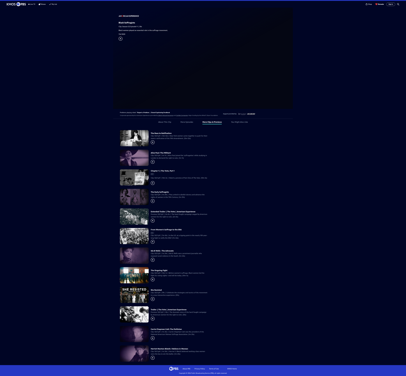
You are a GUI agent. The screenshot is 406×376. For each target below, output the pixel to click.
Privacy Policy (200, 369)
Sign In (391, 4)
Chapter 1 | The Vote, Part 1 (162, 171)
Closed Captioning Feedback (160, 112)
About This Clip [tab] (164, 122)
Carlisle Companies (182, 115)
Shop (370, 4)
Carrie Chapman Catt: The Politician (166, 329)
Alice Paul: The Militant (161, 153)
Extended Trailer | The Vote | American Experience (173, 211)
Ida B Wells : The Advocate (162, 251)
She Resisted (156, 290)
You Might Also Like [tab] (239, 122)
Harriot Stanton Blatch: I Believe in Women (169, 349)
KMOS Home (232, 369)
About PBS (186, 369)
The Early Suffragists (160, 192)
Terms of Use (214, 369)
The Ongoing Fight (159, 270)
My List (54, 4)
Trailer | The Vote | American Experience (169, 309)
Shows (43, 4)
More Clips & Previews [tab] (212, 122)
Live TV (32, 4)
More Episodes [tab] (186, 122)
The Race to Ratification (161, 133)
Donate (381, 4)
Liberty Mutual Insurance (165, 115)
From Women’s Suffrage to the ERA (166, 229)
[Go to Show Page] (206, 16)
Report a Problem (143, 112)
